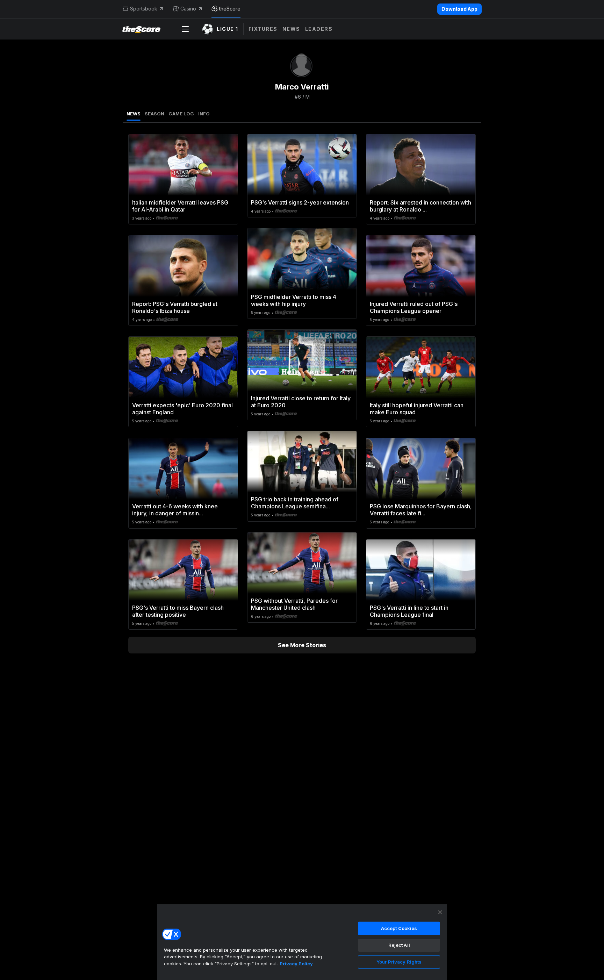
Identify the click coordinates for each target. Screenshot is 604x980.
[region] (302, 942)
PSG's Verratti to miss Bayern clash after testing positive (178, 611)
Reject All (399, 945)
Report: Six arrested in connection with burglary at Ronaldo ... (420, 206)
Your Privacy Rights (399, 962)
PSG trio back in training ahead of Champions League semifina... (294, 503)
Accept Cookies (399, 928)
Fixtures (263, 29)
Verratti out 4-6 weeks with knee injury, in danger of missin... (175, 510)
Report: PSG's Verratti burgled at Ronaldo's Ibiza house (174, 307)
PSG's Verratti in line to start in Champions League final (409, 611)
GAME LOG (181, 113)
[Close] (440, 912)
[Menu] (185, 29)
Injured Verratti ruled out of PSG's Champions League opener (414, 307)
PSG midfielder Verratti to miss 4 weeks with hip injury (293, 300)
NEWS (134, 113)
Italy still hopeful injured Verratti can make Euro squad (416, 409)
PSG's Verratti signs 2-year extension (300, 202)
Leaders (319, 29)
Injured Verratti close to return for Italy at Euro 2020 (301, 402)
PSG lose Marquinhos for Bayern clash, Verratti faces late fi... (421, 510)
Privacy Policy (296, 963)
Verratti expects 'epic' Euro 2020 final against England (182, 409)
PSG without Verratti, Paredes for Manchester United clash (294, 604)
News (291, 29)
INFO (204, 113)
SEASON (154, 113)
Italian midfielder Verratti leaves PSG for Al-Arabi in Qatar (180, 206)
